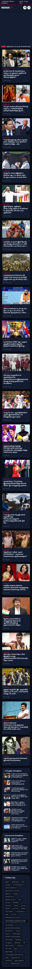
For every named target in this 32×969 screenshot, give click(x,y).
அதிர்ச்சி (7, 893)
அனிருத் (7, 884)
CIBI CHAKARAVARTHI (18, 884)
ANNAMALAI (16, 902)
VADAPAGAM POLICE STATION (12, 917)
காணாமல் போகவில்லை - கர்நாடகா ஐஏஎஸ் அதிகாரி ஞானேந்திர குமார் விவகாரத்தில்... (14, 74)
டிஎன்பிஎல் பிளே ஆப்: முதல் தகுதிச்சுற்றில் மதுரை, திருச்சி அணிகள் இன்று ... (15, 344)
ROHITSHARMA (9, 939)
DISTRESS (7, 902)
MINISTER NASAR (9, 945)
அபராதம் (23, 905)
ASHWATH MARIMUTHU (11, 887)
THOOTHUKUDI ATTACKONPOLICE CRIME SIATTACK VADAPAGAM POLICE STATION (15, 921)
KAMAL (23, 881)
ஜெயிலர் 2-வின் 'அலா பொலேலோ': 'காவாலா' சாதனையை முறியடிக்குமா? (15, 554)
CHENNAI (7, 908)
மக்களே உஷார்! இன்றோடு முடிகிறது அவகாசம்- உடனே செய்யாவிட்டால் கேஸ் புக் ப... (15, 244)
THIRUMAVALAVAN (14, 963)
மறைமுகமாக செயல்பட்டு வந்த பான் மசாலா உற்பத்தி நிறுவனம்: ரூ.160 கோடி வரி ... (15, 277)
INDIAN (6, 7)
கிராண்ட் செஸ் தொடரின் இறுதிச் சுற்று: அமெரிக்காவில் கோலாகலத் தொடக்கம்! (15, 657)
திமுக (15, 948)
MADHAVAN (18, 939)
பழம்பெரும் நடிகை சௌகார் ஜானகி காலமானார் (15, 759)
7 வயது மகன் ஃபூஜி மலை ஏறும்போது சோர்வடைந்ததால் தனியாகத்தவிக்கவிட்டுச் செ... (14, 519)
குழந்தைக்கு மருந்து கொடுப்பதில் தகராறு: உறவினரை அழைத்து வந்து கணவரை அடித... (15, 449)
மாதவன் (18, 930)
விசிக (7, 957)
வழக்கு (16, 905)
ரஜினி (7, 881)
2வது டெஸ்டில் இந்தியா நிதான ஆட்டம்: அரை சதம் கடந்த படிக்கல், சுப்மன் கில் (14, 175)
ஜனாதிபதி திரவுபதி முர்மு (13, 928)
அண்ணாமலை (9, 896)
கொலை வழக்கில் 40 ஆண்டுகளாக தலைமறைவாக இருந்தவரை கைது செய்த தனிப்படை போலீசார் (15, 379)
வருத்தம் (15, 893)
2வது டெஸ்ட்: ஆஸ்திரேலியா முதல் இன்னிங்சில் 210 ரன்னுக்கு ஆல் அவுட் (15, 415)
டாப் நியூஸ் (8, 942)
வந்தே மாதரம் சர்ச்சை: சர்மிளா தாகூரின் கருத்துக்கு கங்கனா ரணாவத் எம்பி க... (15, 587)
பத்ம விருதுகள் (9, 924)
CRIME (6, 914)
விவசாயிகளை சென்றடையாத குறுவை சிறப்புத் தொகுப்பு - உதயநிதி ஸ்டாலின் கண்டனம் (15, 726)
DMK (24, 942)
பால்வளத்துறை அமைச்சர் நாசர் (14, 954)
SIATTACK (13, 914)
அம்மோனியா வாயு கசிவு (12, 890)
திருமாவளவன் (15, 957)
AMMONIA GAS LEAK (10, 899)
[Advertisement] (16, 28)
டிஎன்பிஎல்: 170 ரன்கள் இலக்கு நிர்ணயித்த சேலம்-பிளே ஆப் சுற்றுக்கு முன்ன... (15, 483)
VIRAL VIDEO (8, 948)
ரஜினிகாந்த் (15, 881)
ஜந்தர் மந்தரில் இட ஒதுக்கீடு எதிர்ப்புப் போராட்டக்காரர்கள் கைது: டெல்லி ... (15, 692)
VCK (6, 963)
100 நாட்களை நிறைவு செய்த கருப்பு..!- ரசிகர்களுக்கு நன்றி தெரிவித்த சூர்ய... (15, 108)
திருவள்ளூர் (8, 951)
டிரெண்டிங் (17, 942)
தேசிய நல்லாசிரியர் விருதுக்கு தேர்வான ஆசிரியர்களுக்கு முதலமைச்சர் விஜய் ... (12, 622)
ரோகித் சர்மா (9, 930)
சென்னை (8, 905)
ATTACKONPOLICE (20, 911)
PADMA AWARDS (17, 933)
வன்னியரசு (8, 960)
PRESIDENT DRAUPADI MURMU (12, 936)
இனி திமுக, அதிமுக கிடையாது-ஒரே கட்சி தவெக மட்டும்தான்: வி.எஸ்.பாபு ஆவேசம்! (15, 209)
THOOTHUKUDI (9, 911)
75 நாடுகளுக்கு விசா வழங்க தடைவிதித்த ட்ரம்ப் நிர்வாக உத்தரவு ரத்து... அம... (15, 142)
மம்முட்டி (7, 933)
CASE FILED (15, 908)
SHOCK (20, 899)
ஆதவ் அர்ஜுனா (19, 960)
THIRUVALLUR (20, 945)
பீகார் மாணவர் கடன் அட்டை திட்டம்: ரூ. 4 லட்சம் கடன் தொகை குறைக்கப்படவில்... (15, 311)
